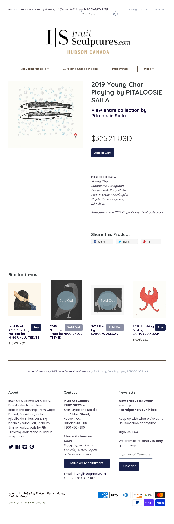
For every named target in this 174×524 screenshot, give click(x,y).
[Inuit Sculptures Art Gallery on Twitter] (10, 447)
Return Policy (56, 493)
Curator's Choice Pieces (80, 69)
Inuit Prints (119, 69)
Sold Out (73, 327)
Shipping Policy (33, 493)
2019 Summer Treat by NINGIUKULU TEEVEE (66, 331)
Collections (42, 371)
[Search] (114, 14)
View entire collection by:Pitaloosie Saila (119, 112)
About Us (14, 493)
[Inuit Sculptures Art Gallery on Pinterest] (31, 447)
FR (16, 9)
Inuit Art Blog (17, 496)
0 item (138, 9)
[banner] (87, 41)
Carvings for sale (33, 69)
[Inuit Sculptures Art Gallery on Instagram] (24, 447)
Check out (159, 9)
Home (30, 371)
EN (10, 9)
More (148, 69)
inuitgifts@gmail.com (90, 474)
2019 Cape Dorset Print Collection (71, 371)
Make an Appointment (87, 463)
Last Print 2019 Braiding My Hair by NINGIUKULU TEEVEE (23, 331)
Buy (36, 327)
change (49, 9)
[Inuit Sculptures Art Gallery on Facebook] (17, 447)
